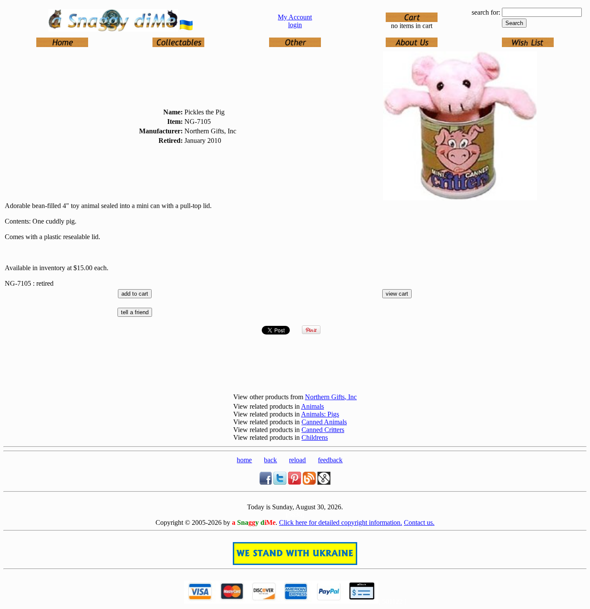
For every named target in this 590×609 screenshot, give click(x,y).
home (244, 460)
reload (297, 460)
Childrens (314, 437)
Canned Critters (322, 429)
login (295, 24)
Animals (312, 406)
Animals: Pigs (320, 414)
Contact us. (419, 522)
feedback (330, 460)
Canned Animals (324, 422)
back (270, 460)
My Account (295, 17)
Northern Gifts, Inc (331, 397)
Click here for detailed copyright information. (340, 522)
